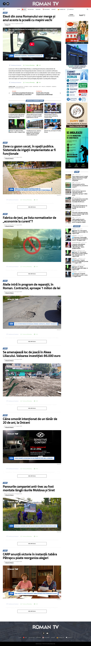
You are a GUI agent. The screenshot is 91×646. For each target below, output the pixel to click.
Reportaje (31, 9)
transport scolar (20, 87)
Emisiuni (38, 9)
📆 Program (46, 9)
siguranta (11, 87)
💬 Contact (70, 9)
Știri (18, 9)
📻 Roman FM (61, 9)
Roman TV (7, 25)
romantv (49, 86)
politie (44, 86)
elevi (31, 86)
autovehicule (20, 86)
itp (40, 86)
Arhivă (53, 9)
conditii (27, 86)
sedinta (54, 86)
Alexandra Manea (9, 158)
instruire (36, 86)
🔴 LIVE (24, 9)
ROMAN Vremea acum (76, 15)
